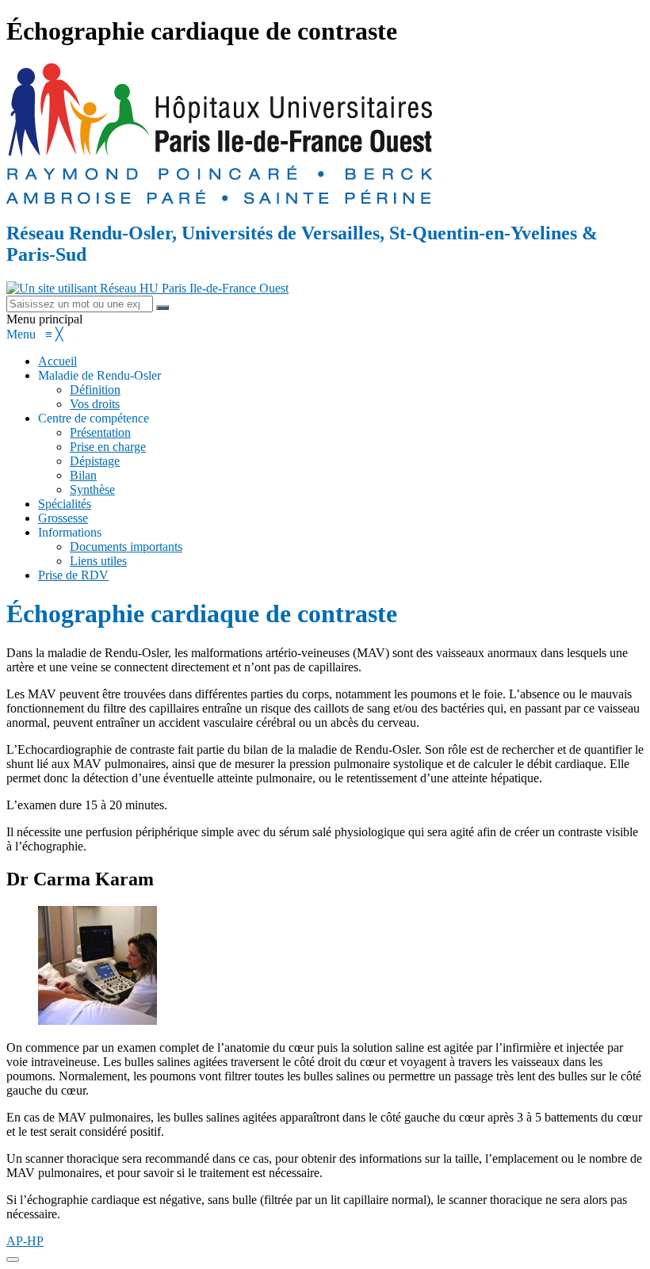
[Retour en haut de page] (12, 1259)
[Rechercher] (162, 307)
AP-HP (25, 1241)
